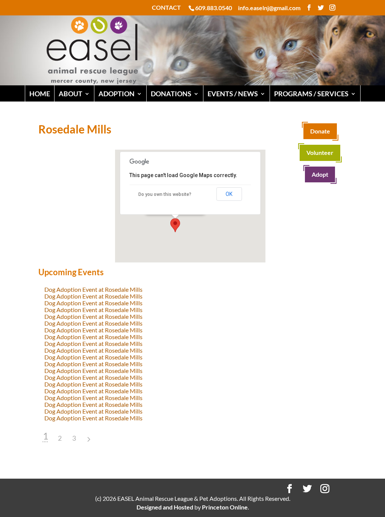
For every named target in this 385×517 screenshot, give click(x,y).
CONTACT (166, 8)
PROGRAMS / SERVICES (311, 93)
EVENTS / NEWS (233, 93)
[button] (175, 225)
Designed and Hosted (164, 507)
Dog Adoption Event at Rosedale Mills (93, 289)
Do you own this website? (164, 194)
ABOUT (70, 93)
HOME (39, 93)
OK (229, 194)
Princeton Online (225, 507)
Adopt (320, 174)
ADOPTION (117, 93)
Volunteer (319, 152)
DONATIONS (171, 93)
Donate (320, 131)
